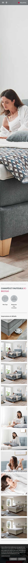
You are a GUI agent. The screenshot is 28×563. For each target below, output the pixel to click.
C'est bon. (22, 559)
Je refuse (13, 559)
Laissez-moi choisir (5, 555)
